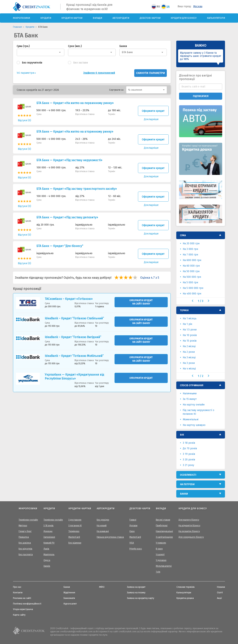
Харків (47, 566)
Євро (132, 531)
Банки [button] (184, 493)
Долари (133, 525)
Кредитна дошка (185, 598)
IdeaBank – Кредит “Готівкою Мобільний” (74, 356)
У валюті (160, 554)
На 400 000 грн (192, 293)
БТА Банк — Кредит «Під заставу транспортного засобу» (76, 188)
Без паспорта (26, 554)
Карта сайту (19, 615)
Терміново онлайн (28, 520)
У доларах (161, 560)
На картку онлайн (194, 404)
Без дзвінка (25, 543)
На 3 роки (189, 363)
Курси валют (70, 603)
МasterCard (74, 537)
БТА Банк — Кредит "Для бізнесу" (59, 246)
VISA (131, 543)
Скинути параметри (150, 73)
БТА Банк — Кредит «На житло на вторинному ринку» (74, 131)
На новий (102, 525)
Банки (123, 46)
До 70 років (190, 448)
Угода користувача (23, 609)
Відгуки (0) (24, 120)
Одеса (47, 560)
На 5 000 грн (190, 282)
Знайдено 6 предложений (99, 72)
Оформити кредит (153, 111)
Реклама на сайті (22, 598)
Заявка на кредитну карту (140, 598)
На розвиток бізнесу (189, 531)
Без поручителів (32, 62)
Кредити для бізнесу (184, 18)
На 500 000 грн (192, 276)
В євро (159, 548)
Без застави (80, 62)
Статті (220, 592)
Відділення (69, 592)
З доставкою (74, 520)
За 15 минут (190, 399)
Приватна (24, 537)
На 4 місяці (189, 368)
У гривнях (161, 543)
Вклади (97, 18)
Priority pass (135, 548)
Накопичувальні (164, 531)
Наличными (190, 393)
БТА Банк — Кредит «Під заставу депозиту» (67, 217)
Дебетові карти (139, 508)
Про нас (17, 587)
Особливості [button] (188, 474)
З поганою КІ (75, 525)
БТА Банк (127, 52)
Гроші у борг (25, 531)
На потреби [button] (187, 484)
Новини (221, 587)
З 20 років (189, 459)
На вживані (103, 531)
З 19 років (189, 454)
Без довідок (103, 520)
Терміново (73, 531)
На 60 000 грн (191, 265)
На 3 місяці (189, 357)
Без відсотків (25, 548)
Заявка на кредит (136, 587)
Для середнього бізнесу (191, 537)
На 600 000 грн (192, 260)
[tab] (200, 235)
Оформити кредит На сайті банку (141, 302)
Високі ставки (163, 520)
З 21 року (188, 465)
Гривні (132, 520)
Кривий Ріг (49, 543)
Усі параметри (25, 72)
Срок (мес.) (75, 46)
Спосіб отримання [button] (191, 385)
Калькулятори (216, 18)
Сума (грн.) (23, 46)
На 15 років (190, 340)
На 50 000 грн (191, 271)
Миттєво (23, 525)
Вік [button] (182, 434)
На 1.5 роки (190, 329)
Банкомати (69, 598)
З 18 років (189, 442)
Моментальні (190, 419)
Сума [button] (183, 235)
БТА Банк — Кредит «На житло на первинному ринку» (75, 103)
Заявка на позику (136, 592)
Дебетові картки (150, 18)
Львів (46, 548)
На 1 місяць (190, 318)
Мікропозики (21, 18)
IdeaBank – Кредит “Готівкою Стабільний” (74, 318)
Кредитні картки (71, 18)
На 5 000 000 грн (193, 288)
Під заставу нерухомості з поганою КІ (198, 412)
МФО (101, 587)
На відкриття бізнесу (189, 525)
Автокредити (120, 18)
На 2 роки (189, 351)
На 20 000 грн (191, 243)
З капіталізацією (164, 537)
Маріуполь (49, 554)
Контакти (17, 592)
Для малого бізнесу (188, 520)
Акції (219, 598)
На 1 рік (187, 324)
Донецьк (48, 531)
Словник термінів (185, 587)
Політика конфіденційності (27, 603)
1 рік (158, 571)
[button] (146, 90)
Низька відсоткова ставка (110, 537)
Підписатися (200, 96)
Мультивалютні (164, 566)
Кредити (45, 18)
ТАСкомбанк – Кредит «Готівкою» (69, 299)
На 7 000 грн (190, 254)
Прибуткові (162, 525)
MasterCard (135, 537)
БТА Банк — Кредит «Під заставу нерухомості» (69, 160)
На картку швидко (194, 425)
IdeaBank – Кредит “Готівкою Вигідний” (73, 337)
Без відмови (74, 543)
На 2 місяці (189, 346)
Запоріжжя (49, 537)
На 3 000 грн (190, 249)
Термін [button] (184, 310)
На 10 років (190, 335)
